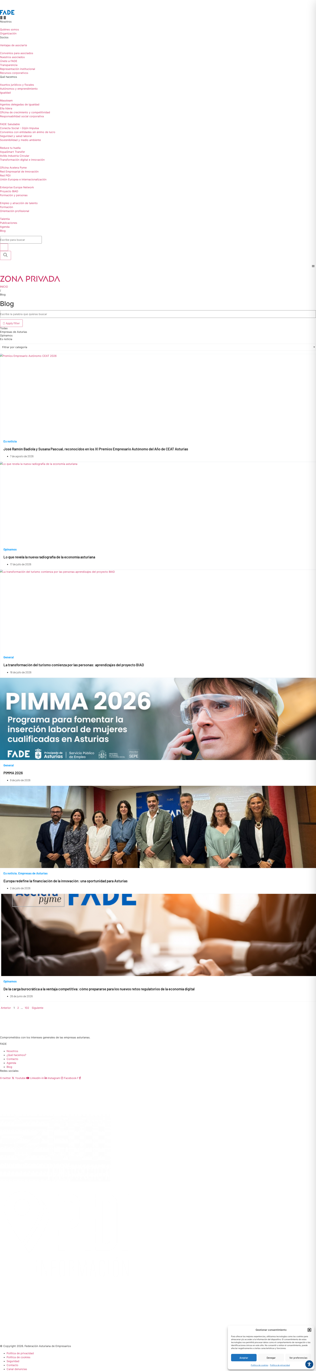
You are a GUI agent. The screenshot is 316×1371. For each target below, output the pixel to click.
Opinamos (10, 549)
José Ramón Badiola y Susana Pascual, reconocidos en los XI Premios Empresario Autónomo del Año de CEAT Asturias (95, 449)
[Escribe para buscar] (4, 247)
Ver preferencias (298, 1357)
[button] (309, 1330)
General (8, 657)
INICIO (4, 286)
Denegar (271, 1357)
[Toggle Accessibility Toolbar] (309, 1364)
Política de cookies (259, 1365)
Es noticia (10, 441)
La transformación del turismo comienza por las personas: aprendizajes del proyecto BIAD (73, 665)
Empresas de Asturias (33, 873)
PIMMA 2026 (13, 773)
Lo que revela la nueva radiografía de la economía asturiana (49, 557)
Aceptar (243, 1357)
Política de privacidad (280, 1365)
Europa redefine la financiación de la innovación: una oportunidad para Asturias (65, 881)
